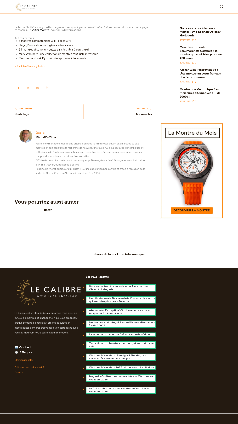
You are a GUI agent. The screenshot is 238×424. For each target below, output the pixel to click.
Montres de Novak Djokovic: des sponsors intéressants (52, 58)
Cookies (19, 372)
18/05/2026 (185, 101)
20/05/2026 (185, 81)
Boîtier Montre (40, 30)
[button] (47, 88)
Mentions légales (24, 360)
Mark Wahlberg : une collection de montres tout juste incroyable (58, 54)
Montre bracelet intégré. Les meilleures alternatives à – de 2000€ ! (200, 93)
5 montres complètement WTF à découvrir (45, 41)
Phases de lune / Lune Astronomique (119, 254)
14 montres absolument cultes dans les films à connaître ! (54, 50)
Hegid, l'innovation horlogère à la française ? (46, 45)
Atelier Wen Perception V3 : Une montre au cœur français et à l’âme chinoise (200, 73)
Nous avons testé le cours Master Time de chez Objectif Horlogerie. (200, 31)
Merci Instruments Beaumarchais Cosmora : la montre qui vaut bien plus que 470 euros (201, 52)
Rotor (48, 210)
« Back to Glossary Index (30, 66)
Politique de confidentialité (29, 367)
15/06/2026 (185, 63)
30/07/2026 (185, 40)
